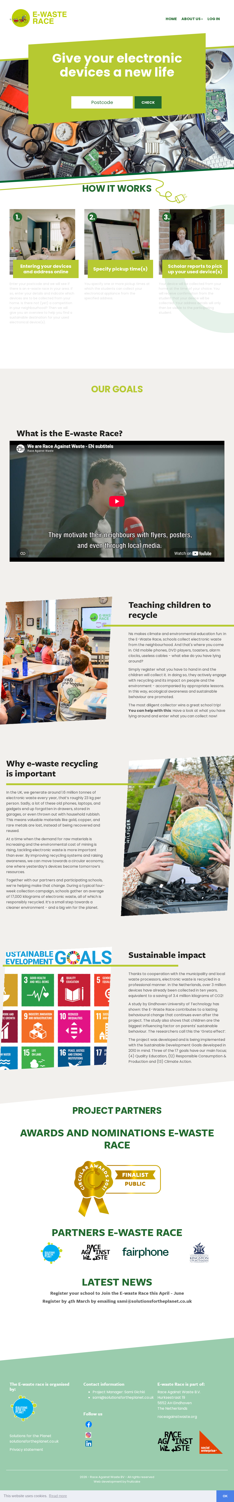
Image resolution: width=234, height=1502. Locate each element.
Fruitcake (133, 1481)
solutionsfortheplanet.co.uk (34, 1441)
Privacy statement (26, 1449)
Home (171, 18)
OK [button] (225, 1496)
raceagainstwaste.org (177, 1416)
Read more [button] (58, 1496)
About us (191, 18)
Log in (213, 18)
